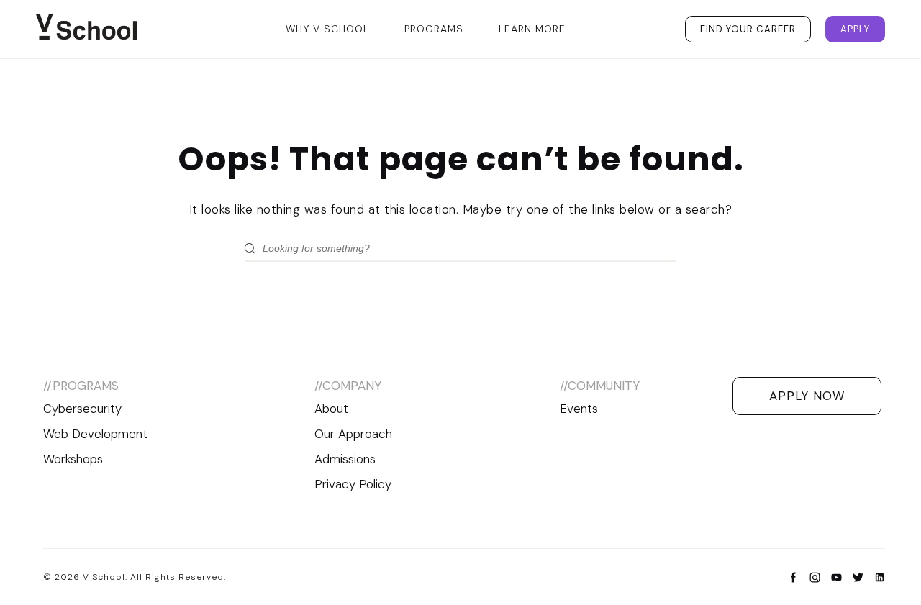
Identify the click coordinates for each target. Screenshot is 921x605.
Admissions (345, 458)
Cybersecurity (82, 408)
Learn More (532, 28)
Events (579, 408)
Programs (433, 28)
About (331, 408)
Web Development (95, 433)
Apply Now (807, 396)
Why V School (327, 28)
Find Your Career (748, 29)
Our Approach (353, 433)
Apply (855, 29)
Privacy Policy (352, 484)
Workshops (73, 458)
